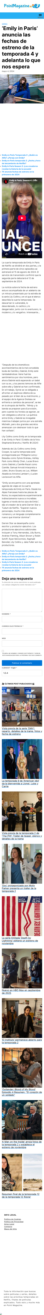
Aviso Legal (9, 1224)
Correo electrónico (12, 626)
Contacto (8, 1226)
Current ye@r (9, 668)
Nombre (6, 614)
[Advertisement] (22, 129)
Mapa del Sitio (10, 1229)
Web (4, 638)
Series (4, 24)
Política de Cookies (12, 1219)
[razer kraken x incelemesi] (22, 1314)
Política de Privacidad (13, 1222)
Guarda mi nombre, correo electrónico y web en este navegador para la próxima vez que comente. (22, 654)
